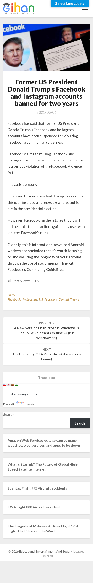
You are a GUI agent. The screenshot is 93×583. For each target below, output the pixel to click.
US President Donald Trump (59, 299)
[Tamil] (16, 384)
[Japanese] (9, 384)
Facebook (14, 299)
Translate (29, 404)
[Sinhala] (12, 384)
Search (8, 414)
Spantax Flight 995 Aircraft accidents (37, 488)
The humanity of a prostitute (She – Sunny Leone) (46, 354)
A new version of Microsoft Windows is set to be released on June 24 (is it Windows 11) (46, 330)
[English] (5, 384)
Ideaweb (79, 551)
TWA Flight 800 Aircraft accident (34, 507)
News (11, 294)
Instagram (30, 299)
